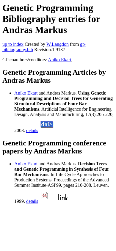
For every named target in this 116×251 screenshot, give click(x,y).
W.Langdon (57, 44)
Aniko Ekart (59, 59)
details (32, 130)
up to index (12, 44)
